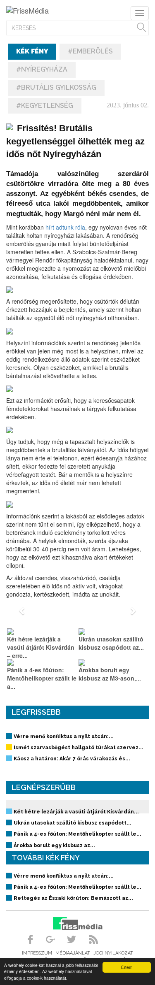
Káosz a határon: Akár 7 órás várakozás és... (72, 759)
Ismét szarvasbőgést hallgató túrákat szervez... (78, 747)
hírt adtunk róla (65, 227)
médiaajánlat (72, 953)
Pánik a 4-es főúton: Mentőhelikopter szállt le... (77, 834)
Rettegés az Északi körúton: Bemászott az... (73, 898)
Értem (126, 967)
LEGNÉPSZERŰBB (44, 787)
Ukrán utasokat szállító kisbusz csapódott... (72, 823)
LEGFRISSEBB (36, 712)
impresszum (37, 953)
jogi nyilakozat (113, 953)
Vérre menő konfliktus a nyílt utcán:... (64, 736)
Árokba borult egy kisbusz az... (54, 845)
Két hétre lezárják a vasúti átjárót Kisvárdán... (76, 812)
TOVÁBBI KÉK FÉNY (46, 857)
